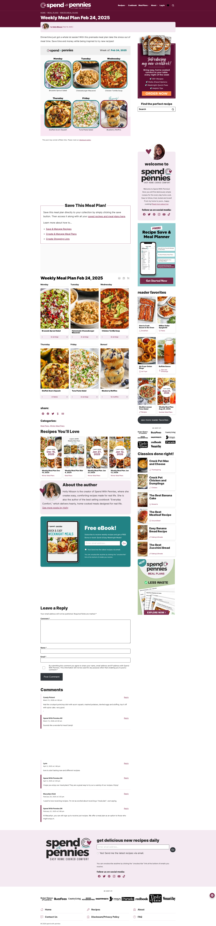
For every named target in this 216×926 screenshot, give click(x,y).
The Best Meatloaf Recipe (160, 513)
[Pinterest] (154, 214)
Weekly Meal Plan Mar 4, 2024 (74, 471)
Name (43, 648)
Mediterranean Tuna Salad (145, 408)
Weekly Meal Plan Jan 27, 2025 (97, 471)
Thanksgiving (156, 470)
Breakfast (144, 331)
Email (43, 657)
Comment (45, 619)
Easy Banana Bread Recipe (158, 530)
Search (172, 109)
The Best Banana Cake (160, 497)
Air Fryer (144, 371)
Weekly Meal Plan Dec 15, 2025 (51, 471)
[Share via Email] (62, 414)
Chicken (154, 487)
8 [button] (114, 337)
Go (124, 543)
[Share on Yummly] (57, 414)
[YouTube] (164, 214)
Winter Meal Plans (69, 12)
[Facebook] (144, 214)
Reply (126, 697)
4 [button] (84, 337)
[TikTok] (168, 214)
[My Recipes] (168, 5)
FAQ (140, 917)
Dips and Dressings (164, 370)
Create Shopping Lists (58, 239)
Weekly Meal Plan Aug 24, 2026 (166, 408)
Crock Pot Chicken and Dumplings (157, 480)
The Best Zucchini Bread (159, 546)
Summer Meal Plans (165, 412)
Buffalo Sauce (165, 366)
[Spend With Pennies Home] (65, 5)
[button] (128, 278)
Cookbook (132, 5)
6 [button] (54, 337)
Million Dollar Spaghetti (164, 327)
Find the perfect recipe (156, 104)
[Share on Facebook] (47, 414)
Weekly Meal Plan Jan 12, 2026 (120, 471)
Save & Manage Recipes (59, 229)
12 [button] (114, 397)
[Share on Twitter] (52, 414)
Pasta (163, 331)
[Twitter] (149, 214)
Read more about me (160, 204)
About (153, 5)
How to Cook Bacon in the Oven (146, 327)
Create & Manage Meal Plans (61, 234)
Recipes (121, 5)
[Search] (173, 5)
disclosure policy (85, 140)
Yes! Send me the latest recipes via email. (104, 550)
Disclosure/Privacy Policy (105, 917)
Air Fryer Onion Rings (145, 367)
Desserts (155, 504)
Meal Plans (143, 5)
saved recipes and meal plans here (106, 216)
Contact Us (51, 917)
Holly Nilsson (57, 27)
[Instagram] (159, 214)
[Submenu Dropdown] (125, 5)
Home (43, 12)
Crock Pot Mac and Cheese (159, 462)
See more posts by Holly (55, 507)
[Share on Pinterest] (42, 414)
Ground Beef (156, 520)
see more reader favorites (154, 420)
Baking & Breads (157, 537)
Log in (162, 5)
